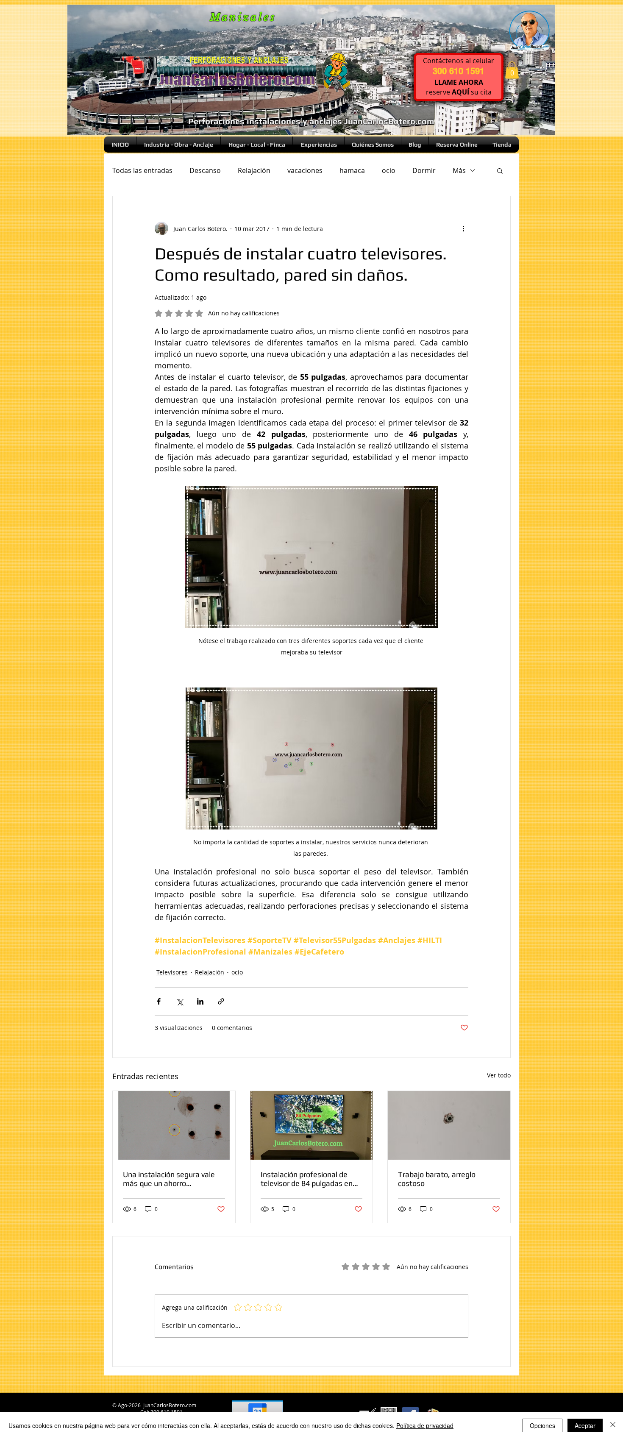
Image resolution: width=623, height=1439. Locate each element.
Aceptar (585, 1425)
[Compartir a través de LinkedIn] (200, 1001)
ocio (388, 170)
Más (459, 170)
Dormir (424, 170)
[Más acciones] (463, 228)
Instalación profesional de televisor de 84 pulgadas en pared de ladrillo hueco (307, 1179)
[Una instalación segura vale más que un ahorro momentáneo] (174, 1125)
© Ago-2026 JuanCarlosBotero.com (153, 1405)
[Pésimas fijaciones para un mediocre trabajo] (449, 1125)
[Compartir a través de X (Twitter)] (179, 1001)
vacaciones (305, 170)
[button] (512, 70)
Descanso (205, 170)
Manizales (243, 17)
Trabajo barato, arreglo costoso (437, 1179)
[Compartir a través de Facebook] (159, 1001)
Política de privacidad (424, 1425)
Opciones (542, 1425)
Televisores (172, 972)
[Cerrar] (613, 1425)
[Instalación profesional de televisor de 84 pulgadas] (311, 1125)
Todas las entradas (142, 170)
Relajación (254, 170)
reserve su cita (459, 92)
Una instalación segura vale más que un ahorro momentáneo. (169, 1179)
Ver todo (499, 1075)
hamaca (352, 170)
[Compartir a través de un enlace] (221, 1001)
